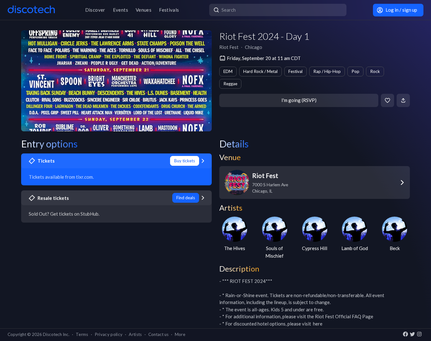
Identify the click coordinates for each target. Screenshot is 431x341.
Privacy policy (109, 334)
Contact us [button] (158, 334)
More (180, 334)
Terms (82, 334)
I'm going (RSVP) (298, 100)
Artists (135, 334)
